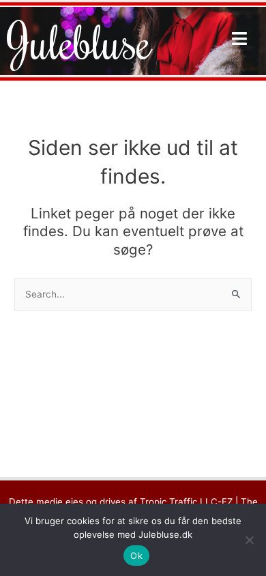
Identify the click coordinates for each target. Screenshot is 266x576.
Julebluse (79, 41)
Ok (136, 555)
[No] (249, 540)
